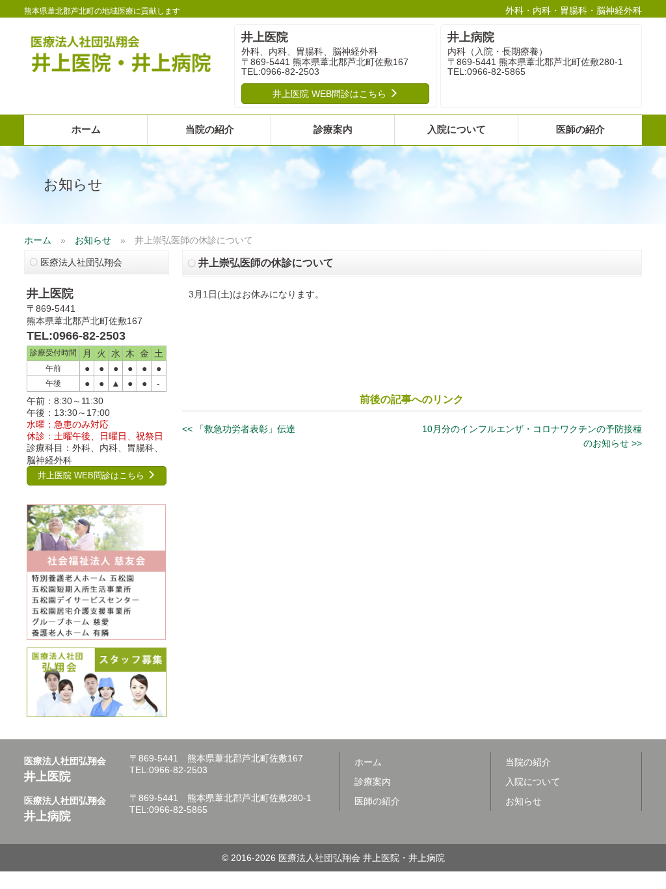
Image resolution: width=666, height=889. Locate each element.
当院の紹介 (209, 129)
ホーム (86, 129)
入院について (456, 129)
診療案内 (333, 129)
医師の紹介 (580, 129)
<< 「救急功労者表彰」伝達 (238, 429)
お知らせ (93, 240)
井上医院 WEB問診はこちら (331, 94)
